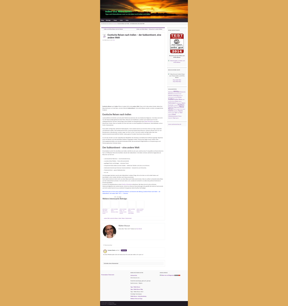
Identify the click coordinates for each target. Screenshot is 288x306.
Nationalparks (178, 103)
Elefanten (170, 95)
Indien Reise (178, 99)
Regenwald (176, 107)
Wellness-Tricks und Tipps (136, 298)
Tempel (169, 112)
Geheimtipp (176, 95)
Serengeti (178, 109)
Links (121, 20)
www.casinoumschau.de (174, 124)
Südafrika (170, 110)
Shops (115, 20)
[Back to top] (284, 302)
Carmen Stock (111, 250)
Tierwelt (172, 112)
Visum (179, 116)
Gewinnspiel (170, 97)
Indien (113, 40)
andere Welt (107, 218)
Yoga (174, 118)
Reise (181, 107)
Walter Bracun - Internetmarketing (138, 296)
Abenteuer (170, 92)
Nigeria (183, 103)
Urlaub (174, 114)
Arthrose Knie (133, 275)
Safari (175, 109)
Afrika (176, 92)
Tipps (180, 112)
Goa (174, 97)
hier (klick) (139, 228)
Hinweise (179, 97)
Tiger (176, 112)
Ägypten (177, 118)
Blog (102, 20)
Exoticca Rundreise (127, 184)
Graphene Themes (112, 304)
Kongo (176, 101)
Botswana (170, 93)
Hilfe (176, 97)
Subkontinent (128, 218)
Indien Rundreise (148, 121)
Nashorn (180, 101)
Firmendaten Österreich (107, 274)
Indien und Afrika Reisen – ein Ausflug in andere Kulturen (123, 211)
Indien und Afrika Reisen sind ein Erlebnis (113, 29)
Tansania (180, 110)
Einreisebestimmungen (177, 93)
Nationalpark (172, 103)
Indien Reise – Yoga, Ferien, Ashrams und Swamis (105, 211)
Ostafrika (175, 105)
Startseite (115, 23)
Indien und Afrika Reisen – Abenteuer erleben (114, 210)
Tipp (178, 112)
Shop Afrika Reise (177, 81)
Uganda (169, 114)
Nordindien (170, 105)
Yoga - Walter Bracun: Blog (136, 289)
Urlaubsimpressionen (173, 116)
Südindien (176, 110)
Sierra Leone (182, 109)
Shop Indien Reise (177, 80)
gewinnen (181, 95)
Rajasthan (170, 107)
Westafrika (170, 118)
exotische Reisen (114, 218)
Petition (181, 105)
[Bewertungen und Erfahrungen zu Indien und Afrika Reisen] (177, 61)
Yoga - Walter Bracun (135, 287)
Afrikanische (182, 92)
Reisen (123, 218)
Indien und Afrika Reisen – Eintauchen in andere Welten (149, 29)
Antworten (124, 250)
